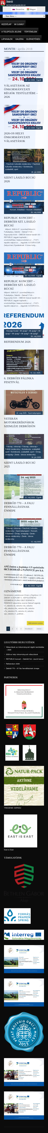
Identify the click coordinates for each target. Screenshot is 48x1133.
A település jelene (11, 31)
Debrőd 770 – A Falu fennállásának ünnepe (19, 506)
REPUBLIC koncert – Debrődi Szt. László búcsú (19, 221)
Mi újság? (19, 24)
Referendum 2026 (17, 341)
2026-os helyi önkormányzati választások (17, 137)
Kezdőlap (6, 24)
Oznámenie (12, 591)
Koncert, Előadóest (17, 209)
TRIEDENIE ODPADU (12, 808)
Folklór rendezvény (12, 449)
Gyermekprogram (34, 413)
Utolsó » (40, 629)
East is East (9, 849)
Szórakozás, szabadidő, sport (22, 451)
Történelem (30, 31)
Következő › (29, 629)
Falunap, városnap (13, 446)
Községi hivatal (12, 330)
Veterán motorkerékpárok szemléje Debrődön (19, 422)
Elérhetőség (33, 39)
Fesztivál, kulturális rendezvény (18, 164)
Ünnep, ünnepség (21, 533)
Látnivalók (7, 39)
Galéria (19, 39)
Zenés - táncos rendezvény (25, 454)
